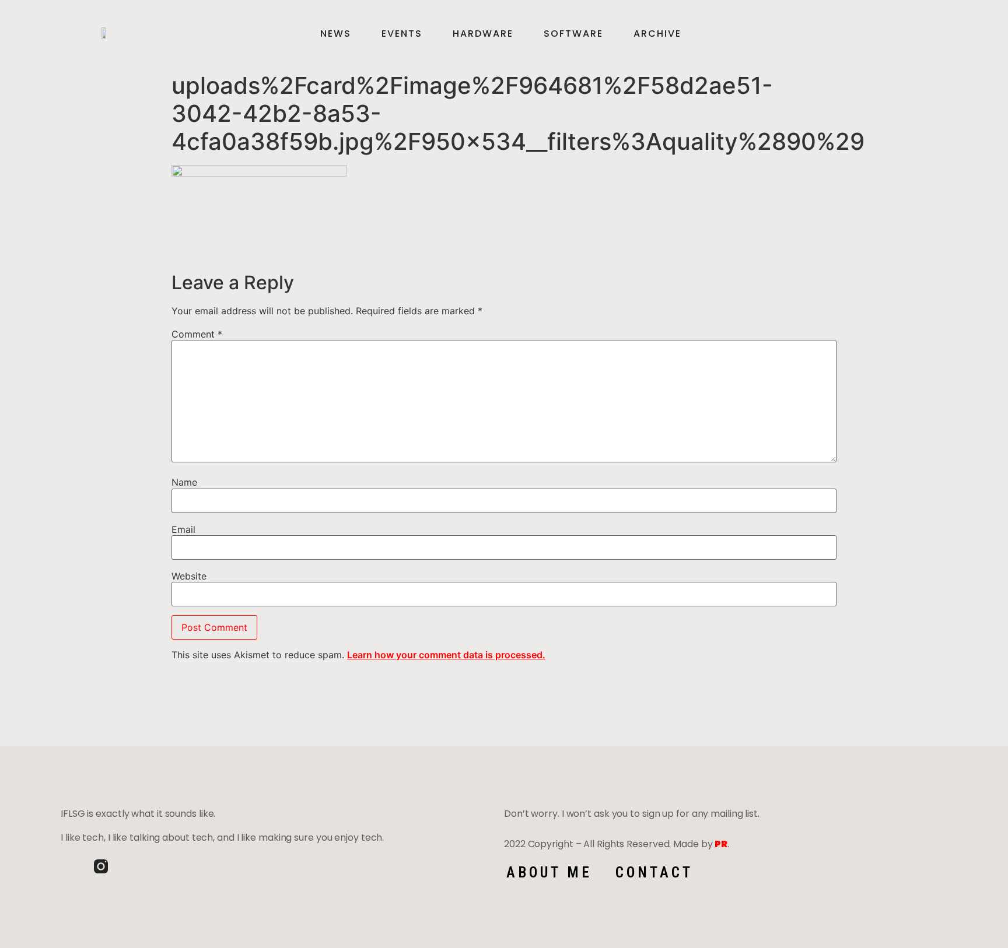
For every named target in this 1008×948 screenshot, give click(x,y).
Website (189, 576)
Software (573, 33)
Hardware (483, 33)
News (335, 33)
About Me (549, 872)
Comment (197, 334)
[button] (927, 34)
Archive (657, 33)
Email (183, 529)
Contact (654, 872)
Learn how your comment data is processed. (446, 655)
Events (402, 33)
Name (184, 482)
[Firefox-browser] (134, 866)
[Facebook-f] (68, 866)
